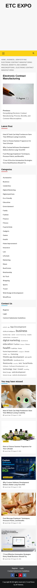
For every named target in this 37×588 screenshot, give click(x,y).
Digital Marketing (9, 190)
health (6, 347)
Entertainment (8, 206)
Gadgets (6, 231)
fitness (27, 344)
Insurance (6, 247)
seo (20, 363)
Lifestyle (6, 256)
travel (20, 369)
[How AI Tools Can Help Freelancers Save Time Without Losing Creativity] (18, 396)
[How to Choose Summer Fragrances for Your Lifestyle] (18, 432)
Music (5, 264)
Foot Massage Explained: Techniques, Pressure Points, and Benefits (16, 155)
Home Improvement (10, 243)
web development (18, 372)
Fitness (5, 223)
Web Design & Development (13, 293)
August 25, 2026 (17, 559)
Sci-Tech (6, 276)
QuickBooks (8, 360)
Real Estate (7, 268)
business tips (7, 334)
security (15, 363)
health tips (14, 348)
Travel (5, 289)
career (13, 334)
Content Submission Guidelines (14, 318)
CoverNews (30, 582)
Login (5, 314)
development (14, 337)
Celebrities (7, 186)
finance (22, 344)
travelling (26, 369)
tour (15, 369)
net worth (28, 357)
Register (6, 310)
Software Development (17, 366)
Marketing (6, 260)
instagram (21, 351)
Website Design (7, 375)
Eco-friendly (7, 198)
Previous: (16, 114)
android (5, 327)
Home (20, 348)
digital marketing (11, 340)
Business (6, 182)
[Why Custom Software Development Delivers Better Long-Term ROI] (18, 468)
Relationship (7, 272)
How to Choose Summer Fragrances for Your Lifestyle (17, 142)
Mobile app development (13, 357)
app (8, 327)
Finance (6, 219)
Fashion (6, 215)
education (8, 344)
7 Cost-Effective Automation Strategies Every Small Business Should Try (17, 161)
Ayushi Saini (8, 415)
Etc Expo (18, 6)
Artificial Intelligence (9, 331)
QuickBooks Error (19, 360)
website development (19, 375)
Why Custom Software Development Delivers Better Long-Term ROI (16, 148)
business (21, 330)
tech (26, 366)
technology (7, 369)
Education (6, 202)
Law (4, 252)
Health (5, 239)
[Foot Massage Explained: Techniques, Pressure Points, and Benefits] (18, 504)
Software (5, 366)
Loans (5, 354)
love (9, 354)
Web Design (7, 372)
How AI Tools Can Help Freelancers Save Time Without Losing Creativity (17, 135)
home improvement (10, 351)
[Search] (33, 53)
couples (29, 334)
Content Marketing (21, 334)
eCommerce (24, 340)
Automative (7, 177)
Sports (5, 285)
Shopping (6, 280)
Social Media (27, 363)
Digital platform (8, 194)
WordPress (7, 297)
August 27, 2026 (17, 415)
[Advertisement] (18, 31)
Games (5, 235)
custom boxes (7, 337)
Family (5, 210)
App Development (18, 327)
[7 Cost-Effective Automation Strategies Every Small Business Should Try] (18, 540)
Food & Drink (7, 227)
